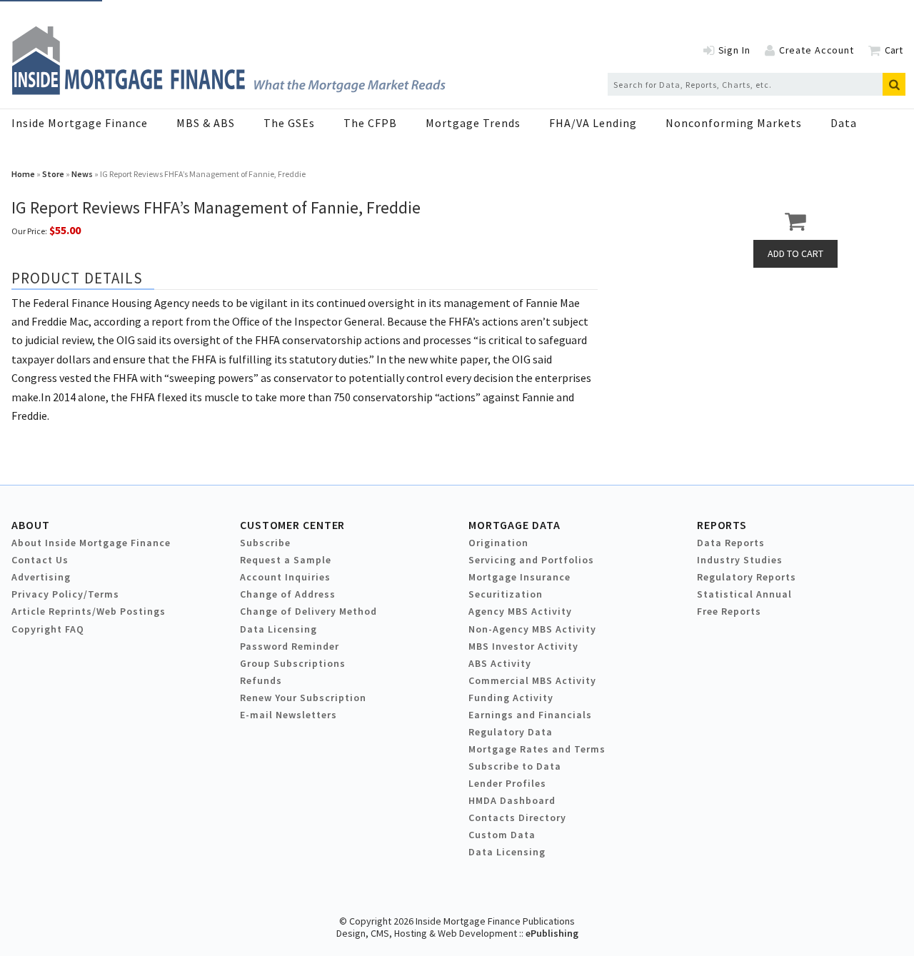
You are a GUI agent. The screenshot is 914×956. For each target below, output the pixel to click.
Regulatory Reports (746, 576)
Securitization (505, 594)
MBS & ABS (205, 123)
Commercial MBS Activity (532, 680)
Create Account (816, 50)
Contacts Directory (517, 817)
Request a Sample (285, 559)
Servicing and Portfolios (531, 559)
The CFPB (370, 123)
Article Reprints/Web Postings (88, 611)
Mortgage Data (514, 525)
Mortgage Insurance (519, 576)
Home (23, 173)
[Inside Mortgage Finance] (228, 91)
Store (53, 173)
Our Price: (29, 231)
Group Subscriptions (293, 663)
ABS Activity (499, 663)
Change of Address (288, 594)
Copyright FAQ (47, 629)
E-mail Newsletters (288, 714)
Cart (894, 50)
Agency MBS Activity (520, 611)
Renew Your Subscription (303, 697)
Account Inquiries (285, 576)
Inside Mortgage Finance (79, 123)
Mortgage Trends (473, 123)
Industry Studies (740, 559)
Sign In (734, 50)
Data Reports (731, 542)
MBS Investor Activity (523, 646)
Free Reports (729, 611)
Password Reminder (289, 646)
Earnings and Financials (530, 714)
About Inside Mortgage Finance (91, 542)
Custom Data (502, 834)
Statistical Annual (744, 594)
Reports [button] (722, 525)
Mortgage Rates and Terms (537, 749)
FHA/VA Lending (593, 123)
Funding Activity (510, 697)
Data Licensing (278, 629)
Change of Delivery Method (308, 611)
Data (843, 123)
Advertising (41, 576)
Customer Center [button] (292, 525)
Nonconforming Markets (734, 123)
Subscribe (265, 542)
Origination (498, 542)
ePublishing (552, 933)
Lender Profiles (507, 783)
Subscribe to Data (514, 766)
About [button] (30, 525)
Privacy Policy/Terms (65, 594)
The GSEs (289, 123)
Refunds (261, 680)
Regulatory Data (510, 731)
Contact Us (40, 559)
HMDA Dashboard (512, 800)
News (82, 173)
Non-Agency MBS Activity (532, 629)
